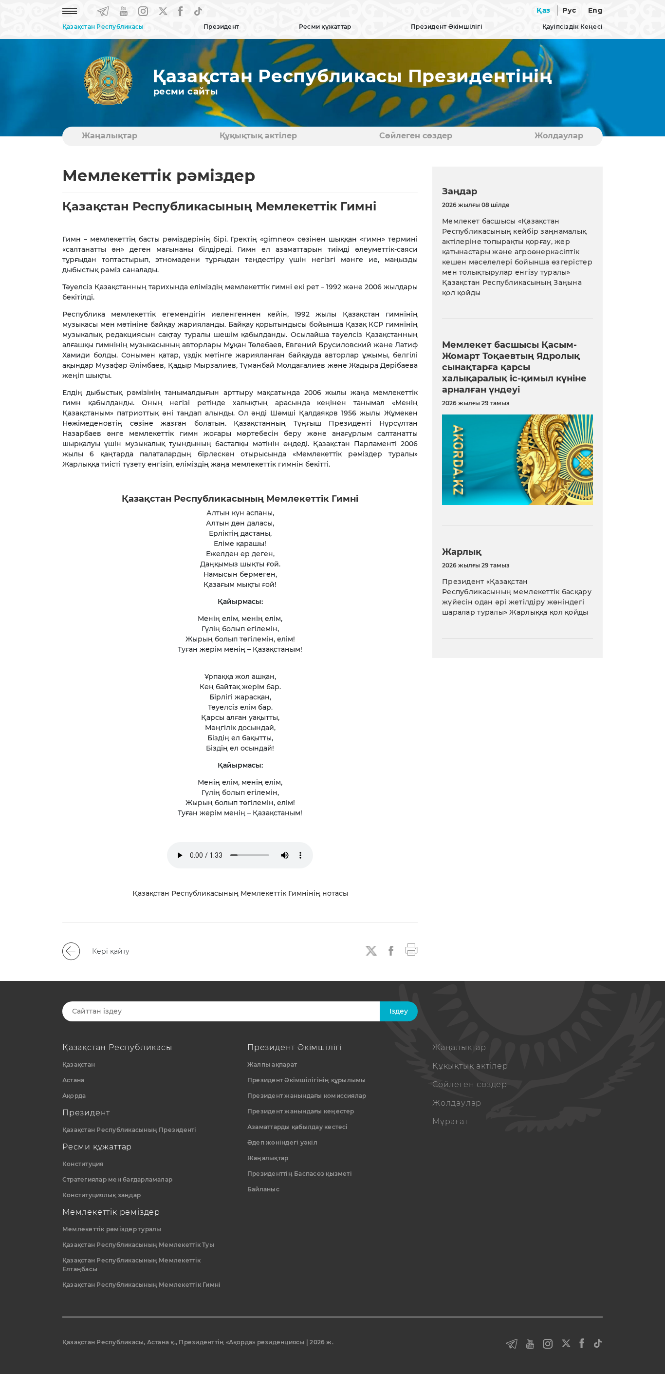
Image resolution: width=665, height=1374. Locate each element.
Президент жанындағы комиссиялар (306, 1095)
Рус (569, 10)
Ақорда (74, 1095)
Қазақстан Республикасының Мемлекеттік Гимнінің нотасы (240, 893)
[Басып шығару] (411, 948)
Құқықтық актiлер (258, 135)
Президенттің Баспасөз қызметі (299, 1173)
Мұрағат (450, 1121)
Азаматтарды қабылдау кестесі (297, 1126)
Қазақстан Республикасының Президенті (129, 1129)
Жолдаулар (559, 135)
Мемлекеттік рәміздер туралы (111, 1229)
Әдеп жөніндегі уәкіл (282, 1142)
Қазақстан (78, 1064)
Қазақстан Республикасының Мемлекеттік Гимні (141, 1284)
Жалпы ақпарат (272, 1064)
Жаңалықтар (109, 135)
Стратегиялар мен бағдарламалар (117, 1179)
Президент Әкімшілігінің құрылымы (306, 1080)
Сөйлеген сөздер (415, 135)
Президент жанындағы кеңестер (300, 1111)
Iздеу (398, 1011)
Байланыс (263, 1189)
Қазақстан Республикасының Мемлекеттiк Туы (138, 1244)
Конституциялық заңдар (101, 1195)
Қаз (543, 10)
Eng (595, 10)
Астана (73, 1080)
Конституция (83, 1163)
